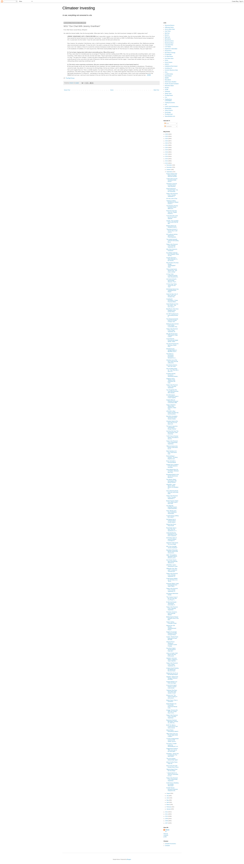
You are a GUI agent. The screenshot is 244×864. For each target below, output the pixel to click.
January (169, 809)
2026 (166, 134)
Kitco (166, 72)
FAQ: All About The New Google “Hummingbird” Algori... (172, 265)
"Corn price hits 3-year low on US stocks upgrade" (172, 217)
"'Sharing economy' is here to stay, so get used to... (171, 231)
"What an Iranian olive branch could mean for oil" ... (172, 447)
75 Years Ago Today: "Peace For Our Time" (171, 285)
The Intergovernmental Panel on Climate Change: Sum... (172, 320)
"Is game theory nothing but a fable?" (172, 516)
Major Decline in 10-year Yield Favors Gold (171, 452)
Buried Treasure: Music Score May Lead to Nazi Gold (172, 502)
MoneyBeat (168, 80)
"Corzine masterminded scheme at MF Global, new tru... (172, 740)
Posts (167, 123)
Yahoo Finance (169, 110)
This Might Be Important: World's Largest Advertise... (172, 507)
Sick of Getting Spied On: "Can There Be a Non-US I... (172, 370)
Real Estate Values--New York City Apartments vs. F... (171, 529)
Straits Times (168, 93)
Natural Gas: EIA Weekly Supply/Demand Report (171, 627)
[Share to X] (89, 83)
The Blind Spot (169, 114)
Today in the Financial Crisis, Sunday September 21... (172, 590)
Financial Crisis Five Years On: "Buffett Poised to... (171, 212)
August (168, 793)
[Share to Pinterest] (93, 83)
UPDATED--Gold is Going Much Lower (172, 565)
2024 (166, 138)
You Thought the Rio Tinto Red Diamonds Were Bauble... (172, 391)
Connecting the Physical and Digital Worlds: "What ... (172, 340)
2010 (166, 816)
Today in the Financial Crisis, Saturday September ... (172, 608)
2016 (166, 156)
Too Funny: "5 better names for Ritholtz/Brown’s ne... (172, 745)
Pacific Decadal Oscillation (172, 83)
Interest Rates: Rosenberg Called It (172, 730)
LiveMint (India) (169, 74)
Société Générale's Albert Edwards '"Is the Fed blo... (171, 259)
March (168, 804)
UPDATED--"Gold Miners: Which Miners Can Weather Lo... (172, 486)
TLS (166, 97)
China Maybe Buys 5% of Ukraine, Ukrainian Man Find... (172, 471)
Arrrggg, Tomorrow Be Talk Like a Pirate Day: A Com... (172, 711)
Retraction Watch (169, 85)
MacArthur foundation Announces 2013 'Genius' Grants (171, 418)
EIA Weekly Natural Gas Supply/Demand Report (172, 290)
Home (111, 90)
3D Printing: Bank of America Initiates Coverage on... (171, 539)
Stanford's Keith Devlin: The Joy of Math (172, 543)
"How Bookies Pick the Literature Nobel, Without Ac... (172, 207)
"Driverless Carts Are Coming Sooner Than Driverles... (171, 185)
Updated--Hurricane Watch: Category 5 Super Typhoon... (171, 659)
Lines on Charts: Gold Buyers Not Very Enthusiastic (172, 655)
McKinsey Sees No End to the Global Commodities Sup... (172, 325)
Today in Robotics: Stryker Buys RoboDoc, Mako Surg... (171, 407)
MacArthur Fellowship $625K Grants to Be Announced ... (172, 551)
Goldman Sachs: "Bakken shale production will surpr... (170, 380)
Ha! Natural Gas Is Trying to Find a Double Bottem (171, 521)
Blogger (129, 859)
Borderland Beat (169, 43)
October (169, 169)
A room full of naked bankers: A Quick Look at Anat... (171, 687)
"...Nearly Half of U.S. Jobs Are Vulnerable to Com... (172, 774)
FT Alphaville (168, 54)
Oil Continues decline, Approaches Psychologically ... (172, 236)
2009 (166, 818)
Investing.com (168, 68)
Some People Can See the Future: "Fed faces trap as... (172, 305)
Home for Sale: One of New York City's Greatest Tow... (172, 295)
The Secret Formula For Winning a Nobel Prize (172, 345)
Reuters (167, 87)
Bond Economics (169, 41)
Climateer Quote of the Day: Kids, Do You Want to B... (172, 423)
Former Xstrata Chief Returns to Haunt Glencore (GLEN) (171, 175)
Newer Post (67, 90)
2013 (166, 163)
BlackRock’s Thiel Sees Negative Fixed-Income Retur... (172, 310)
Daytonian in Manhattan (171, 48)
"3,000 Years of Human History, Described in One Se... (172, 437)
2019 (166, 149)
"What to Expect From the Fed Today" (171, 770)
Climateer (167, 845)
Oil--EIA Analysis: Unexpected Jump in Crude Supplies (172, 396)
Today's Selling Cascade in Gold (171, 622)
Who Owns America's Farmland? (171, 250)
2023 (166, 141)
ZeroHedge (168, 112)
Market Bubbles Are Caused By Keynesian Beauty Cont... (171, 706)
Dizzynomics (168, 50)
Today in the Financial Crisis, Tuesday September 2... (172, 497)
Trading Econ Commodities (168, 100)
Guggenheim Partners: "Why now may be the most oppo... (172, 750)
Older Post (156, 90)
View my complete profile (165, 835)
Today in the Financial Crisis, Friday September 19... (172, 664)
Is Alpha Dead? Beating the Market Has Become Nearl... (172, 670)
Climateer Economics (170, 843)
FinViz (166, 60)
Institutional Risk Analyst (171, 66)
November (169, 167)
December (169, 165)
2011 (166, 814)
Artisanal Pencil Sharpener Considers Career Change (171, 644)
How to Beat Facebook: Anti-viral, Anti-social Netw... (172, 492)
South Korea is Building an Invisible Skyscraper (172, 784)
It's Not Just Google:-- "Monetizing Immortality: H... (171, 603)
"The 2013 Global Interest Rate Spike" (172, 759)
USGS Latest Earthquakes (171, 106)
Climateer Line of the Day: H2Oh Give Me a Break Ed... (172, 361)
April (168, 802)
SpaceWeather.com (170, 116)
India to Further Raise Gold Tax (171, 762)
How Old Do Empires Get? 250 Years (171, 365)
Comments (169, 126)
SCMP (166, 89)
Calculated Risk (169, 44)
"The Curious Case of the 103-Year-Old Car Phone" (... (171, 598)
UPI (166, 104)
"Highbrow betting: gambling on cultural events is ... (172, 202)
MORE (149, 75)
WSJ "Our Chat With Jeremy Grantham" (171, 547)
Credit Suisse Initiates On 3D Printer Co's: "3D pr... (172, 580)
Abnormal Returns (169, 25)
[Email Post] (82, 82)
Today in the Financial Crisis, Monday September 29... (172, 246)
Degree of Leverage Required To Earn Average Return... (171, 633)
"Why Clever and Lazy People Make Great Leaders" (172, 735)
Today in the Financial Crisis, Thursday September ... (172, 386)
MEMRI (167, 78)
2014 (166, 161)
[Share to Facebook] (91, 83)
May (168, 800)
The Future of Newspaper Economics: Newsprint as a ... (171, 356)
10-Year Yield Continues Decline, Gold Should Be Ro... (172, 275)
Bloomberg (168, 39)
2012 (166, 812)
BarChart (167, 33)
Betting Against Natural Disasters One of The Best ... (172, 618)
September (170, 171)
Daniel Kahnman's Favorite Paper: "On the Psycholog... (172, 190)
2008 (166, 820)
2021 (166, 145)
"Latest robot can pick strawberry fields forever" (171, 180)
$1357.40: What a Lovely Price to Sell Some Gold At (172, 726)
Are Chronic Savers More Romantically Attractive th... (171, 561)
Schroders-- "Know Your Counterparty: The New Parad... (172, 755)
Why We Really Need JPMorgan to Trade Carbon (172, 335)
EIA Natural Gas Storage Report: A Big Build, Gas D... (171, 350)
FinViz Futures (168, 62)
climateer (167, 830)
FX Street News (169, 56)
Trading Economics (170, 102)
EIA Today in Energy (170, 52)
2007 (166, 823)
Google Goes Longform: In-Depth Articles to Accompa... (172, 466)
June (168, 798)
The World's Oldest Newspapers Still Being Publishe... (171, 481)
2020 (166, 147)
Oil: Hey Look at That (171, 198)
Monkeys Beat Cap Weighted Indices (171, 226)
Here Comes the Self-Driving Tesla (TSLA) (172, 766)
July (168, 795)
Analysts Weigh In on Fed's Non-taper (171, 682)
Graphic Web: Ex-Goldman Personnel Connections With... (172, 401)
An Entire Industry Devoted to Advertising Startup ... (172, 375)
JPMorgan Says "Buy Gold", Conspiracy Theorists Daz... (171, 570)
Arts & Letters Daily (170, 29)
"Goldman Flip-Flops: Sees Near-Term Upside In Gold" (171, 692)
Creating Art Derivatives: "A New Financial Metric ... (172, 300)
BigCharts (167, 37)
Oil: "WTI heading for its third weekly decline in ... (172, 315)
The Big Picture (70, 78)
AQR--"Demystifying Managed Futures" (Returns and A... (171, 556)
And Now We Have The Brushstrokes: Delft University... (172, 432)
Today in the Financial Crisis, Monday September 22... (172, 575)
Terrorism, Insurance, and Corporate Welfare (171, 613)
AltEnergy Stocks (169, 27)
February (169, 807)
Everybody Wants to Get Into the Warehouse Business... (172, 476)
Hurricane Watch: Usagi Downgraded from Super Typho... (172, 585)
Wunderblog (168, 108)
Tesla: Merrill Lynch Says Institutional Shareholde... (171, 512)
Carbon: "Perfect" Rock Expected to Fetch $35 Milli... (172, 638)
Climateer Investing (78, 8)
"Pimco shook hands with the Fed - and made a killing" (171, 271)
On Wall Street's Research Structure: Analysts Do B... (172, 789)
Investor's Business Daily (171, 70)
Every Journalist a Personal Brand (171, 461)
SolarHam (167, 91)
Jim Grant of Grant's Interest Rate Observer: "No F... (171, 280)
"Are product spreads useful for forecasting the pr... (172, 241)
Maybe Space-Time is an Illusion (172, 701)
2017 (166, 154)
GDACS (167, 64)
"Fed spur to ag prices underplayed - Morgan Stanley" (172, 428)
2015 (166, 158)
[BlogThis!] (87, 83)
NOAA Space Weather (170, 82)
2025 (166, 136)
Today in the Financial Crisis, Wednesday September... (172, 442)
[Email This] (85, 83)
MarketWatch (168, 76)
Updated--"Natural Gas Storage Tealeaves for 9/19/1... (172, 678)
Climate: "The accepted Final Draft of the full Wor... (172, 222)
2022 (166, 143)
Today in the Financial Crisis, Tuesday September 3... (172, 195)
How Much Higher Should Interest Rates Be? (171, 650)
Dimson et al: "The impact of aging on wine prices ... (171, 697)
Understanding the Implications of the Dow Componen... (171, 534)
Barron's (167, 35)
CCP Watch (168, 46)
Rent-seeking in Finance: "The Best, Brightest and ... (172, 457)
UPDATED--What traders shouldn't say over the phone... (172, 413)
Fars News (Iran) (169, 58)
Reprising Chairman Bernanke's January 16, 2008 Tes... (172, 721)
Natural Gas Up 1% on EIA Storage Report (172, 673)
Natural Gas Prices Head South (171, 525)
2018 (166, 152)
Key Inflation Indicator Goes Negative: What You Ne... (172, 254)
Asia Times (168, 31)
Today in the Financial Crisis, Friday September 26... (172, 330)
